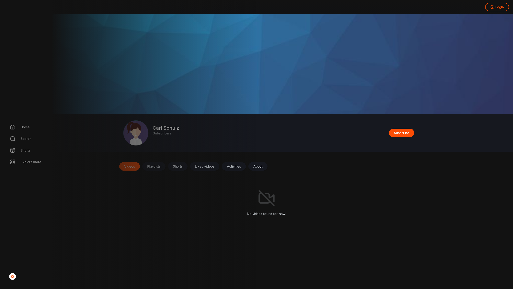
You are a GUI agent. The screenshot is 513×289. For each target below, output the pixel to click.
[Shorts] (10, 150)
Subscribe (401, 133)
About (258, 166)
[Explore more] (10, 162)
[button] (10, 138)
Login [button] (499, 7)
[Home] (10, 127)
